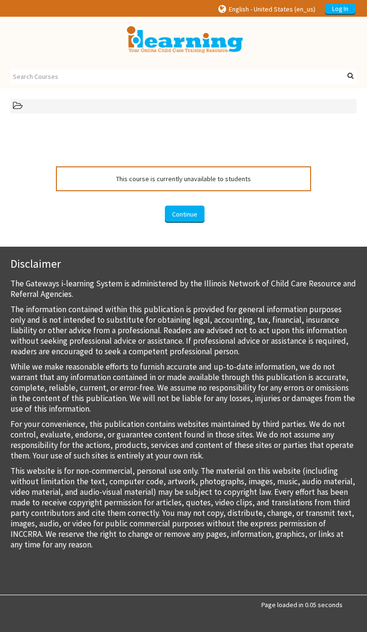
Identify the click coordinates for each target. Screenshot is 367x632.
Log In (340, 9)
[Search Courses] (350, 76)
